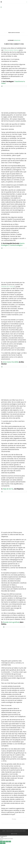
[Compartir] (7, 841)
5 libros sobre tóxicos (11, 50)
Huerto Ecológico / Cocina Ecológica (12, 244)
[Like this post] (11, 821)
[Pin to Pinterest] (15, 821)
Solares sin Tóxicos (8, 287)
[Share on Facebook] (12, 821)
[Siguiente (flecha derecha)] (4, 843)
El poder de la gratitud (11, 622)
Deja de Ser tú (8, 489)
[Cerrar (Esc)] (9, 841)
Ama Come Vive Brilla (10, 362)
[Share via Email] (16, 821)
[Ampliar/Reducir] (1, 841)
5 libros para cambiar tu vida (14, 44)
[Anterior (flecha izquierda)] (1, 843)
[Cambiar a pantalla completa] (4, 841)
